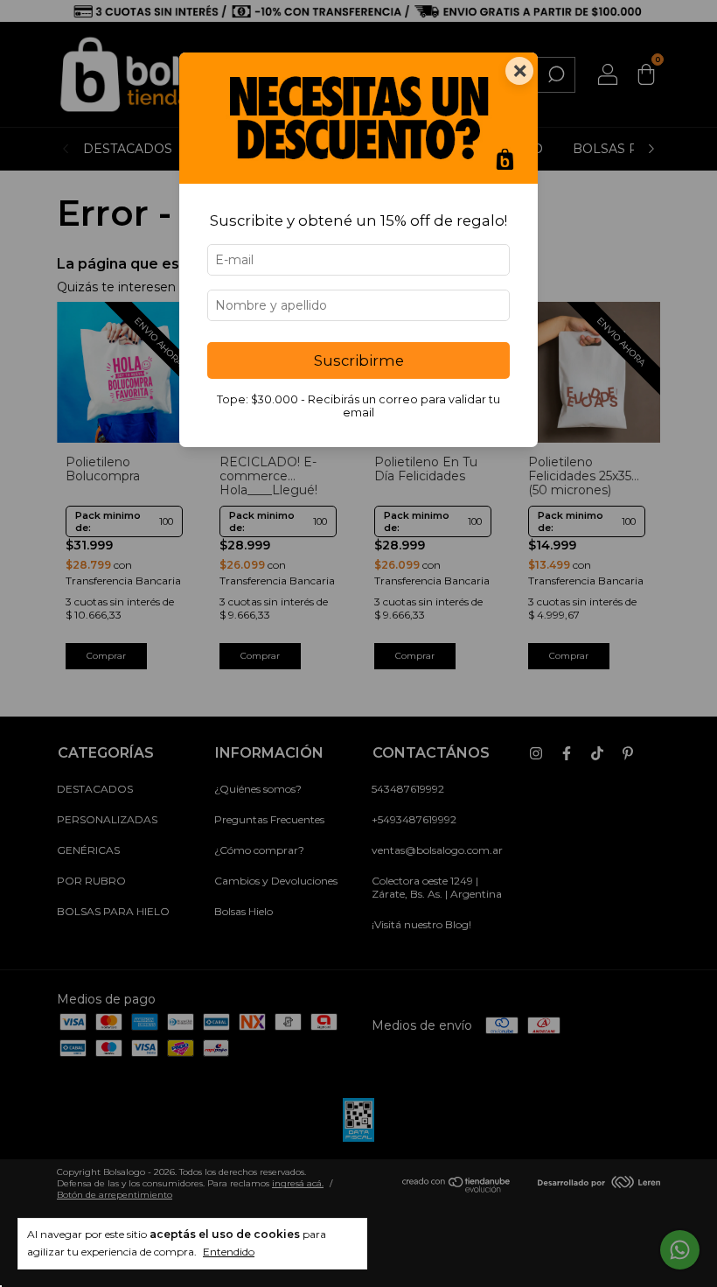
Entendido (228, 1251)
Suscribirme (359, 360)
